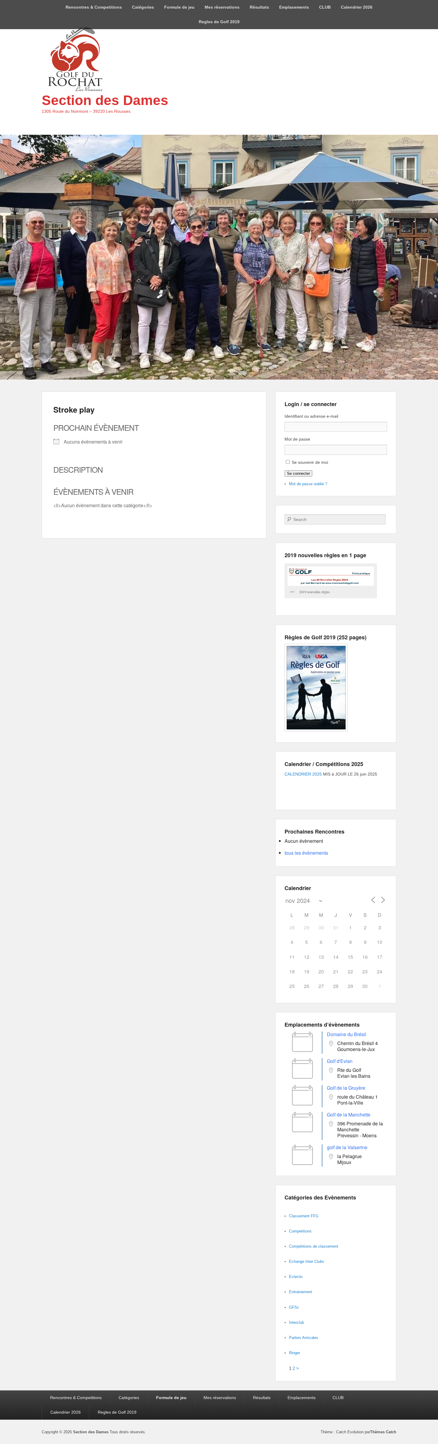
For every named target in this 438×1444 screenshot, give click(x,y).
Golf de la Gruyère (346, 1087)
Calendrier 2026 (356, 7)
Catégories (143, 7)
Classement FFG (304, 1216)
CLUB (325, 7)
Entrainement (300, 1292)
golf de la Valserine (347, 1147)
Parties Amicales (303, 1337)
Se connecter (298, 473)
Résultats (259, 7)
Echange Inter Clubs (306, 1261)
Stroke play (73, 409)
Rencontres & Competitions (94, 7)
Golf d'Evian (339, 1061)
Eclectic (296, 1276)
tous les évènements (306, 852)
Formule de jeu (179, 7)
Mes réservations (222, 7)
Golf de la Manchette (348, 1114)
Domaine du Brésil (346, 1034)
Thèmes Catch (383, 1432)
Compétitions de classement (313, 1246)
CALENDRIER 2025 (303, 774)
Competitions (300, 1231)
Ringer (294, 1353)
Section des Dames (105, 100)
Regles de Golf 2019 (219, 21)
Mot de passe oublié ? (308, 484)
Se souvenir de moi (310, 462)
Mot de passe (297, 439)
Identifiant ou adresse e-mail (311, 416)
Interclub (296, 1322)
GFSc (294, 1307)
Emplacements (294, 7)
